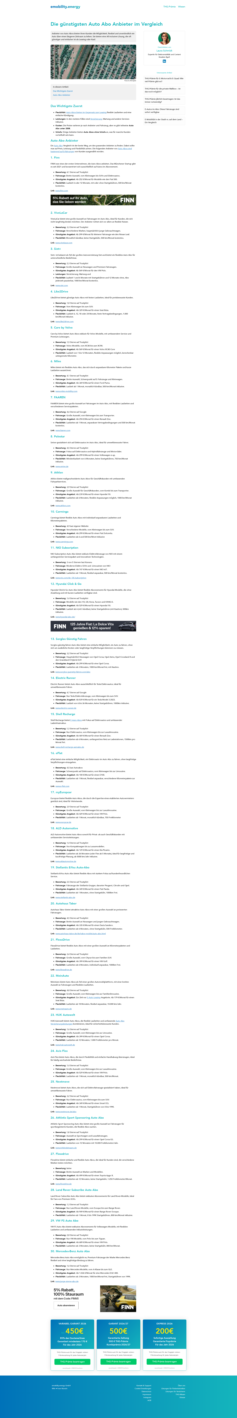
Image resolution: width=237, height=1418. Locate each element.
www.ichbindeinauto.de (66, 1148)
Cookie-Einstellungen (143, 1388)
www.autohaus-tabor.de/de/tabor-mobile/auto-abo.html (81, 933)
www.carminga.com (64, 541)
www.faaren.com (63, 430)
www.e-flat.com (62, 786)
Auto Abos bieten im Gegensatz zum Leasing (86, 112)
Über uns (181, 1385)
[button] (169, 7)
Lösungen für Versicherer (175, 1391)
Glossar (182, 1397)
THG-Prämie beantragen (72, 1361)
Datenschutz (146, 1391)
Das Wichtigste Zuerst (63, 91)
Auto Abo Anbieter (61, 95)
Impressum (147, 1394)
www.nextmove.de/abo (66, 1111)
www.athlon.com (63, 505)
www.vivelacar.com (63, 242)
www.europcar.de (63, 822)
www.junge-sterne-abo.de (67, 1281)
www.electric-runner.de (66, 708)
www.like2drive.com (65, 321)
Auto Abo (58, 145)
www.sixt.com (62, 285)
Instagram (147, 1397)
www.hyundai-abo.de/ (65, 617)
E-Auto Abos (76, 720)
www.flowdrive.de (64, 1184)
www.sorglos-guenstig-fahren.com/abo (72, 672)
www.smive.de (62, 466)
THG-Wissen (180, 1394)
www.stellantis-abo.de (65, 897)
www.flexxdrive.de (64, 969)
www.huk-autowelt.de (65, 1045)
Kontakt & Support (144, 1385)
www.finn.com (61, 190)
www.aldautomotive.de (65, 861)
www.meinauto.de (64, 1009)
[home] (65, 7)
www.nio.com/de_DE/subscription (71, 578)
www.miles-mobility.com (66, 391)
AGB (149, 1400)
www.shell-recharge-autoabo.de (70, 747)
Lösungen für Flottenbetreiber (173, 1388)
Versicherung (96, 119)
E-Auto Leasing (93, 997)
